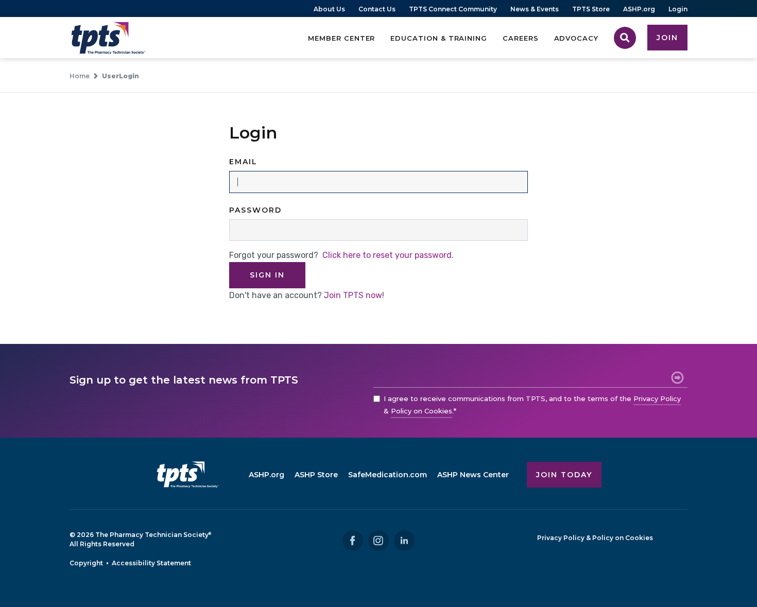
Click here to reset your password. (388, 255)
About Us (329, 9)
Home (80, 76)
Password (255, 210)
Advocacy (576, 38)
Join (667, 37)
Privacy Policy (657, 398)
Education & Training (438, 38)
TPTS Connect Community (453, 9)
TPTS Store (591, 9)
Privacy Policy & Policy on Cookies (595, 538)
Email (243, 161)
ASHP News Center (473, 474)
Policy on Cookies (421, 411)
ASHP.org (639, 9)
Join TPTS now (353, 295)
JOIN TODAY (564, 474)
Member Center (341, 38)
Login (677, 9)
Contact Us (376, 9)
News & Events (534, 9)
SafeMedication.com (387, 474)
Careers (521, 38)
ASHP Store (316, 474)
